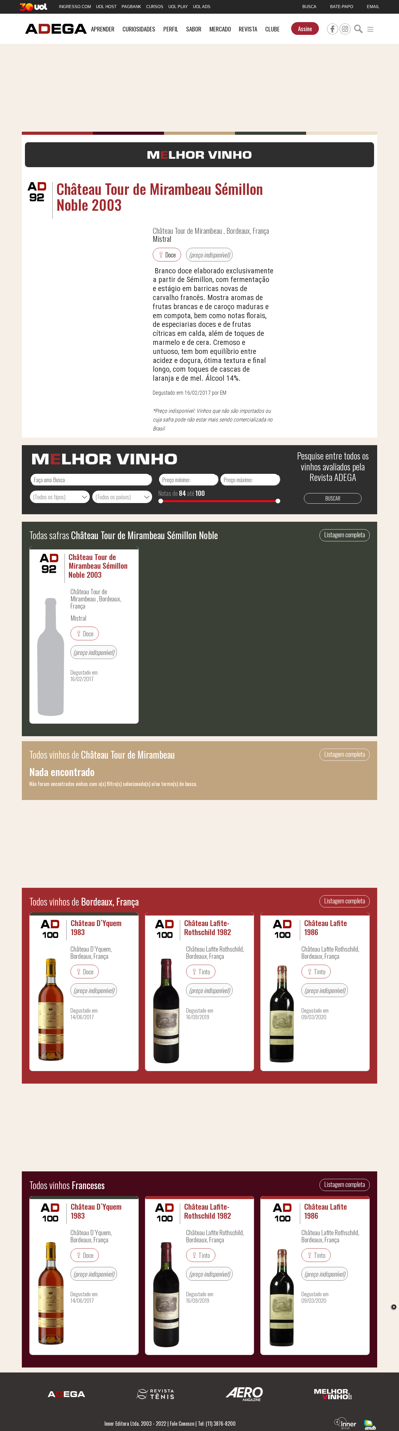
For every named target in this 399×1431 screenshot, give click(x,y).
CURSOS (154, 6)
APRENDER (102, 28)
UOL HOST (106, 6)
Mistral (162, 238)
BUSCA (309, 6)
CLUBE (272, 28)
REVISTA (248, 28)
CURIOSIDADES (139, 28)
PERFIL (170, 28)
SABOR (193, 28)
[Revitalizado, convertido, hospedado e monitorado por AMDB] (370, 1424)
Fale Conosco (182, 1423)
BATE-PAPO (341, 6)
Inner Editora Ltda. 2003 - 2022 (135, 1423)
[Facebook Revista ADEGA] (332, 28)
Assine (305, 28)
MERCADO (220, 28)
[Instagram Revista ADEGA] (345, 28)
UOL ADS (201, 6)
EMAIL (373, 6)
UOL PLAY (178, 6)
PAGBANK (131, 6)
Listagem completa (344, 534)
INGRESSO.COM (75, 6)
